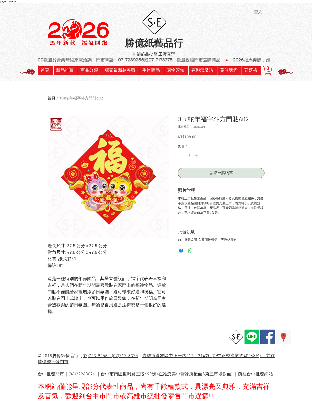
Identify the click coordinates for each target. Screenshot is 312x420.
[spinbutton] (189, 155)
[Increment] (197, 155)
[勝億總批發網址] (236, 337)
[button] (121, 70)
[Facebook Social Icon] (267, 337)
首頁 (51, 98)
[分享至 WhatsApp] (190, 251)
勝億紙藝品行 (154, 44)
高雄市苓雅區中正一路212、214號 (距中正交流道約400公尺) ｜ (204, 356)
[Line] (251, 337)
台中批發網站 (260, 374)
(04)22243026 (81, 374)
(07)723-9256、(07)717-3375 (109, 356)
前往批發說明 (187, 240)
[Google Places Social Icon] (283, 337)
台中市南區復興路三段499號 (129, 374)
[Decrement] (182, 155)
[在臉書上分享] (181, 251)
